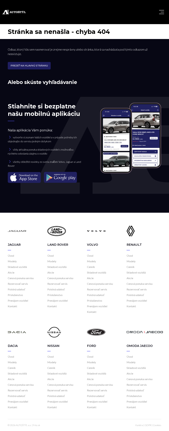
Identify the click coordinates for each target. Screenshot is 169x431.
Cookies (157, 425)
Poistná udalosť (16, 289)
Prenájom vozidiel (18, 300)
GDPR (148, 425)
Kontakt (12, 306)
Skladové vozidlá (17, 266)
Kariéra (139, 425)
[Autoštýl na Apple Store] (24, 177)
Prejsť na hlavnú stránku (29, 65)
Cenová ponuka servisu (21, 278)
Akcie (11, 272)
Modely (12, 261)
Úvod (11, 255)
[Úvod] (17, 230)
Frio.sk (36, 425)
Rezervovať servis (18, 283)
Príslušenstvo (15, 294)
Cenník (91, 266)
